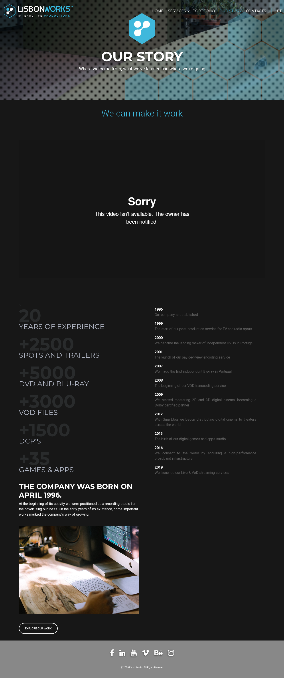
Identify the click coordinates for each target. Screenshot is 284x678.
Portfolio (204, 11)
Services (177, 11)
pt (279, 11)
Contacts (256, 11)
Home (158, 11)
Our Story (230, 11)
